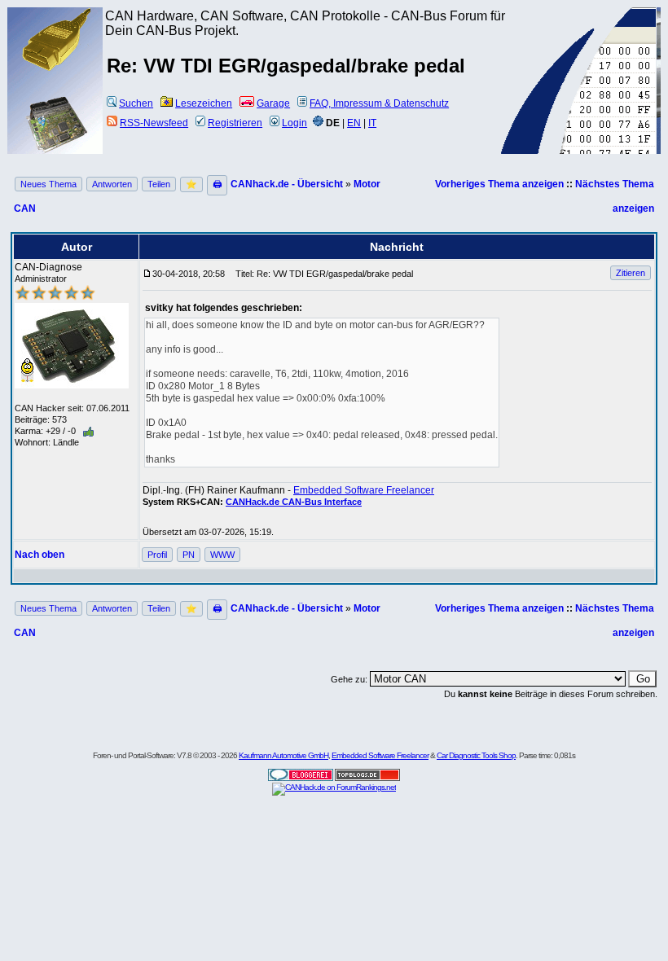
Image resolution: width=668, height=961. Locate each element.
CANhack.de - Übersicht (287, 184)
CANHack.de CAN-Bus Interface (294, 502)
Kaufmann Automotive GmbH (283, 755)
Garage (273, 103)
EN (354, 123)
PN (188, 554)
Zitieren (630, 273)
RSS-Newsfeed (154, 123)
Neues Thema (48, 184)
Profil (157, 554)
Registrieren (235, 123)
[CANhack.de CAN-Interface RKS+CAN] (55, 69)
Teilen (158, 184)
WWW (222, 554)
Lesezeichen (203, 103)
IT (372, 123)
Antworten (112, 184)
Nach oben (39, 554)
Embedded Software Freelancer (363, 490)
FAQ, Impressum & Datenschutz (379, 103)
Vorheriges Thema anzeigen (499, 184)
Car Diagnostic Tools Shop (476, 755)
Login (294, 123)
